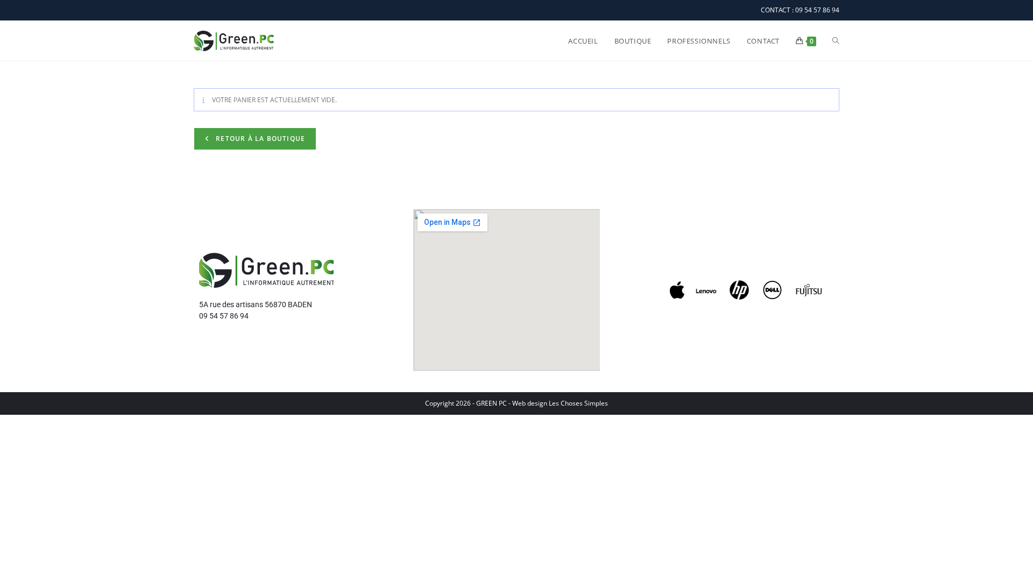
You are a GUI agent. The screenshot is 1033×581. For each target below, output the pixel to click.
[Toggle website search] (835, 41)
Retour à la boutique (259, 138)
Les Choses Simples (578, 403)
